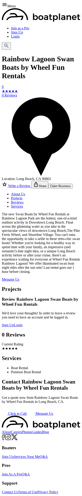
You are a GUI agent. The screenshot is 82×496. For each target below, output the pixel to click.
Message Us (10, 279)
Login (15, 36)
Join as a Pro (20, 28)
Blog (45, 432)
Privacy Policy (47, 492)
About (6, 432)
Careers (16, 432)
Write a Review (19, 186)
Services (17, 206)
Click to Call (17, 413)
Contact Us (10, 492)
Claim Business (60, 186)
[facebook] (3, 439)
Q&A (44, 457)
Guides (37, 432)
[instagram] (8, 439)
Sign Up (17, 32)
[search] (6, 46)
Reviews (17, 202)
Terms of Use (27, 492)
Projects (16, 198)
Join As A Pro (12, 474)
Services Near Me (27, 457)
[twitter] (14, 439)
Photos (27, 432)
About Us (18, 194)
